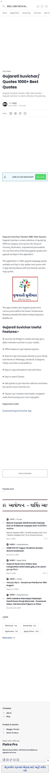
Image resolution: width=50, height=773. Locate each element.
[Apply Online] (14, 13)
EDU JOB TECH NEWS (17, 6)
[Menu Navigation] (4, 6)
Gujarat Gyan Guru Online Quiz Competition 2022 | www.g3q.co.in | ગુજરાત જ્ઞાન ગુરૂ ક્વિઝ (26, 567)
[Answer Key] (26, 13)
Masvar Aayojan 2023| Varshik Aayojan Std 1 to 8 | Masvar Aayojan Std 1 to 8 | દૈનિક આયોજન (26, 526)
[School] (19, 579)
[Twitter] (10, 759)
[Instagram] (7, 759)
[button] (38, 6)
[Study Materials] (22, 544)
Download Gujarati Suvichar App (17, 410)
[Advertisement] (25, 44)
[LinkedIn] (17, 759)
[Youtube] (14, 759)
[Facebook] (4, 759)
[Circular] (19, 519)
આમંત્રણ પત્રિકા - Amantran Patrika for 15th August (26, 584)
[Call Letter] (37, 13)
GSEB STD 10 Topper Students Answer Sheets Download (24, 549)
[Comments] (45, 539)
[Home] (5, 13)
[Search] (42, 6)
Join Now (40, 177)
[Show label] (9, 637)
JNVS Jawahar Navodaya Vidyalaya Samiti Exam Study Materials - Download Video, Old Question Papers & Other (26, 601)
